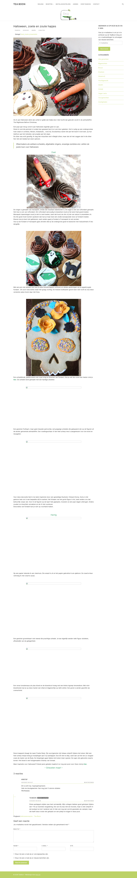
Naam (15, 845)
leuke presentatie (31, 34)
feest (22, 34)
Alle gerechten (103, 59)
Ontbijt (100, 89)
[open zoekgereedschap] (123, 4)
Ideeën (33, 30)
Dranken (101, 72)
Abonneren (104, 49)
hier (14, 380)
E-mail (45, 845)
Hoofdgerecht (103, 80)
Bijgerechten (102, 63)
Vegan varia (102, 93)
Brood (100, 68)
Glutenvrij (101, 76)
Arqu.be (38, 874)
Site (71, 845)
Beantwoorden (89, 782)
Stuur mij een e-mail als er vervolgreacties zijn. (31, 854)
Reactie (16, 829)
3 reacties (41, 30)
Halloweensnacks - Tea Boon (30, 816)
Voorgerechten (103, 98)
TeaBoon (17, 30)
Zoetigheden (102, 102)
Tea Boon (19, 4)
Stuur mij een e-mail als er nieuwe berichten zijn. (32, 858)
